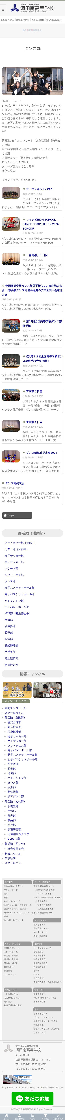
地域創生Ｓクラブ (18, 834)
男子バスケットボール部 (22, 754)
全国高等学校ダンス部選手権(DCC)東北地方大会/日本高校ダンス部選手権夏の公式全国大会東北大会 (32, 290)
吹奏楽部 (13, 806)
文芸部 (12, 824)
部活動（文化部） (15, 801)
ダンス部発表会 (14, 483)
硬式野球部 (14, 722)
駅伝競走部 (14, 727)
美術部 (12, 811)
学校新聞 (10, 858)
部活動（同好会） (15, 843)
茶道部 (12, 815)
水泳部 (12, 787)
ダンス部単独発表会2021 (41, 452)
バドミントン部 (17, 778)
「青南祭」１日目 (37, 255)
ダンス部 (13, 782)
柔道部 (12, 768)
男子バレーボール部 (20, 750)
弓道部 (12, 773)
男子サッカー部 (17, 736)
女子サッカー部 (17, 741)
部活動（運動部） (15, 717)
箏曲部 (12, 820)
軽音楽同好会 (16, 848)
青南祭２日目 (34, 391)
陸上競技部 (14, 731)
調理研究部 (14, 829)
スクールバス (13, 863)
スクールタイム (14, 712)
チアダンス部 (16, 796)
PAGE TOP (60, 1060)
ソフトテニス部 (17, 745)
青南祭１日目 (34, 422)
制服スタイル (13, 853)
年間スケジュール (15, 708)
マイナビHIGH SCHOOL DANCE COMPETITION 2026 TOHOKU (41, 224)
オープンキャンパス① (39, 189)
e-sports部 (14, 838)
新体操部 (13, 791)
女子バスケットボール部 (22, 759)
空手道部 (13, 764)
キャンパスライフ (15, 701)
